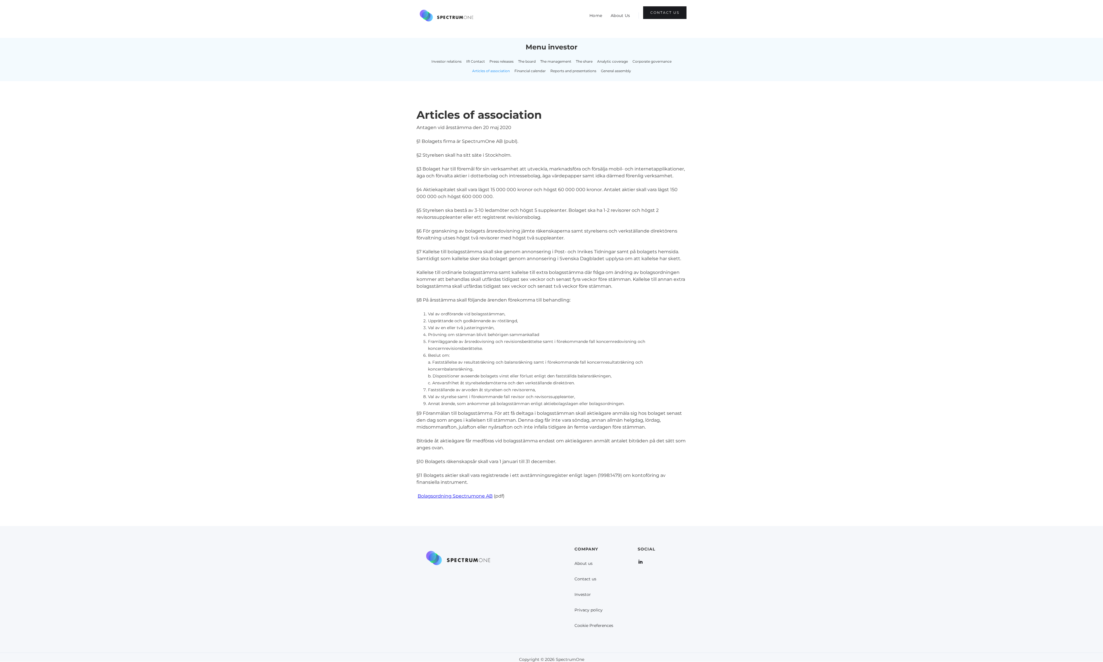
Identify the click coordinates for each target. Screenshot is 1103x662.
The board (527, 61)
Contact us (585, 579)
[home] (446, 15)
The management (555, 61)
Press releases (501, 61)
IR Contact (475, 61)
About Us (620, 15)
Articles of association (491, 71)
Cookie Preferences (593, 625)
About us (583, 563)
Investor (582, 594)
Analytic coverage (612, 61)
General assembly (616, 71)
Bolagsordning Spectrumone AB (455, 496)
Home (595, 15)
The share (584, 61)
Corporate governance (652, 61)
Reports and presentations (573, 71)
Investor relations (446, 61)
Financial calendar (530, 71)
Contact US (664, 12)
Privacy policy (588, 610)
